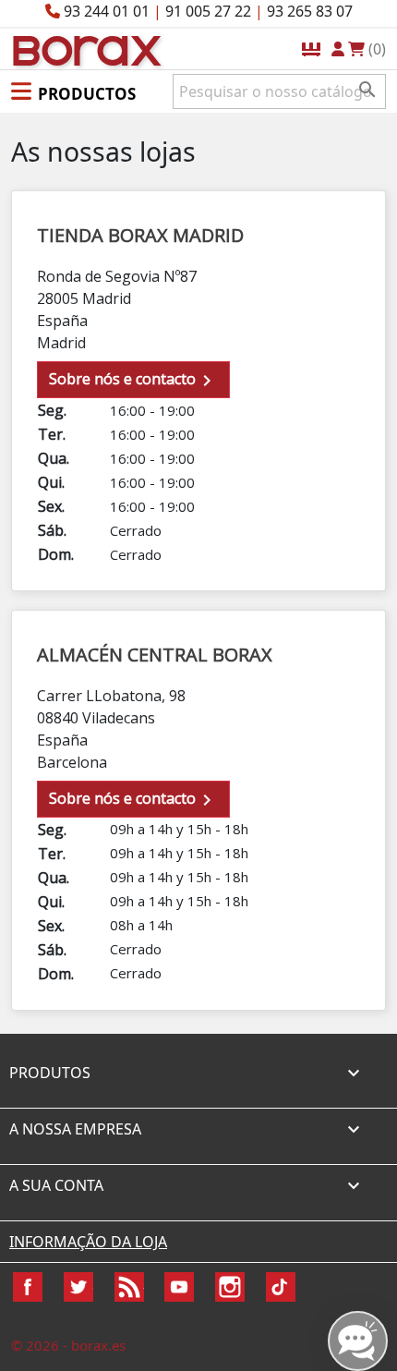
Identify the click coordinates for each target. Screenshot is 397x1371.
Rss (129, 1287)
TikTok (280, 1287)
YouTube (179, 1287)
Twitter (78, 1287)
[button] (73, 90)
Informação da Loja (88, 1241)
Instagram (230, 1287)
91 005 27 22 (208, 11)
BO (84, 49)
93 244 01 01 (107, 11)
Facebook (27, 1287)
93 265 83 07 (310, 11)
